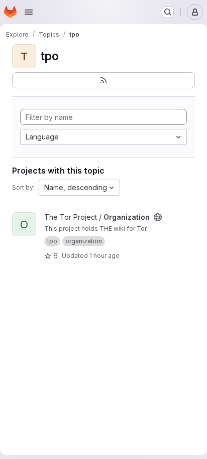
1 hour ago (104, 255)
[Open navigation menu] (29, 12)
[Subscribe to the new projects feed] (103, 80)
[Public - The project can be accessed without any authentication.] (158, 217)
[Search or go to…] (168, 12)
